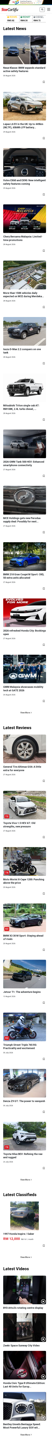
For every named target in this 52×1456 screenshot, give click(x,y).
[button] (26, 712)
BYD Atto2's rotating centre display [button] (23, 1307)
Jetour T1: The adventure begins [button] (22, 991)
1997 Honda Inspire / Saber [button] (18, 1233)
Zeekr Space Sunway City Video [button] (21, 1345)
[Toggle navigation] (48, 9)
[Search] (42, 9)
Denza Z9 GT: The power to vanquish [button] (24, 1101)
